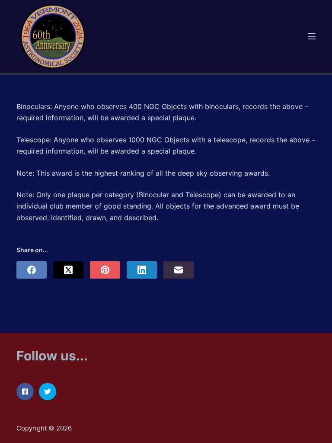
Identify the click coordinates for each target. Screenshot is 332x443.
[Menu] (312, 36)
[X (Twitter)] (68, 270)
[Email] (178, 270)
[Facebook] (31, 270)
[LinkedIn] (142, 270)
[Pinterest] (105, 270)
